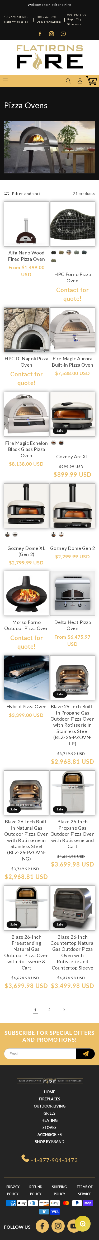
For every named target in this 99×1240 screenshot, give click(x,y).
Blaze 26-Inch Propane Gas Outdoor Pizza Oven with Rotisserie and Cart (72, 834)
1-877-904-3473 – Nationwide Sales (16, 19)
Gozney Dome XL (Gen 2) (26, 551)
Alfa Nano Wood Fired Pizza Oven (26, 256)
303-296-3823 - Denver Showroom (49, 19)
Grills (49, 1113)
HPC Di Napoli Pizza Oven (26, 361)
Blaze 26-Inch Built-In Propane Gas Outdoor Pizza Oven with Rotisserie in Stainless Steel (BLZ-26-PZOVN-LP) (72, 724)
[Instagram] (51, 33)
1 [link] (35, 1009)
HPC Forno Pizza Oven (72, 277)
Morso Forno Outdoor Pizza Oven (26, 625)
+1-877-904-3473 (54, 1160)
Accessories (49, 1134)
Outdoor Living (49, 1106)
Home (49, 1092)
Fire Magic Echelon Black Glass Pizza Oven (26, 449)
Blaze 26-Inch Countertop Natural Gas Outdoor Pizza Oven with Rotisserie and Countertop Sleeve (72, 952)
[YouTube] (63, 33)
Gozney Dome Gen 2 (72, 548)
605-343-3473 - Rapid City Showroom (77, 19)
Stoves (49, 1127)
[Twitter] (74, 1227)
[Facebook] (40, 33)
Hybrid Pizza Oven (26, 706)
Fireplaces (49, 1099)
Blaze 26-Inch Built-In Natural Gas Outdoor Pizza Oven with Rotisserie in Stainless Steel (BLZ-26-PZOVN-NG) (26, 840)
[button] (68, 81)
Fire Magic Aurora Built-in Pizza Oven (72, 361)
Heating (49, 1120)
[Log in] (80, 81)
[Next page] (64, 1010)
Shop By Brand (49, 1141)
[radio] (53, 252)
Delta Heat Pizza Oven (72, 625)
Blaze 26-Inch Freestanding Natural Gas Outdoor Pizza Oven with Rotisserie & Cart (26, 952)
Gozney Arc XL (72, 456)
